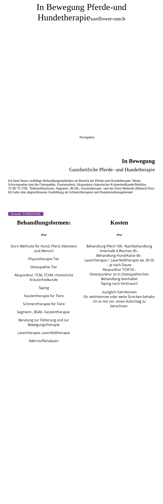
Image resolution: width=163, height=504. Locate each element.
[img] (81, 53)
